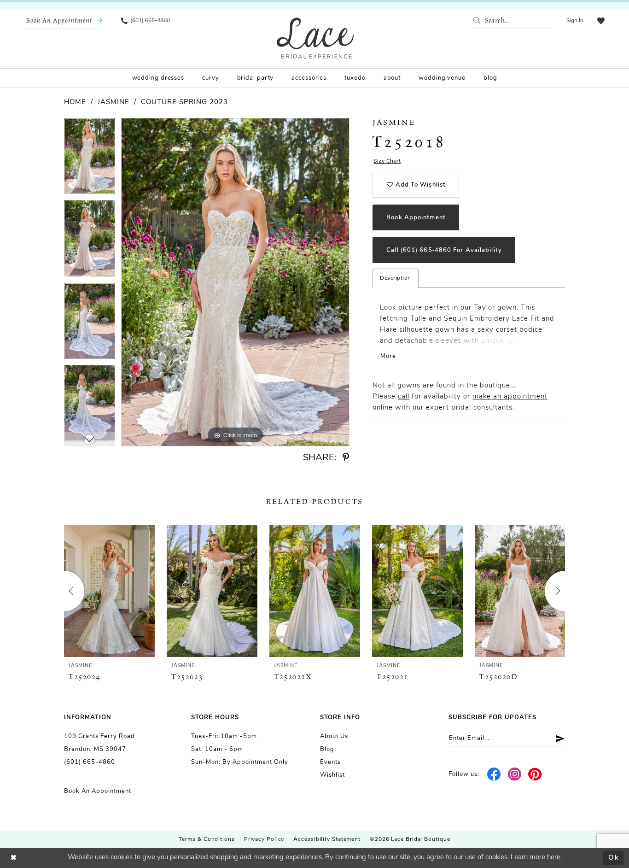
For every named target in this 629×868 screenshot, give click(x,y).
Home (75, 102)
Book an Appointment (97, 791)
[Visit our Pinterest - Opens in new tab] (535, 774)
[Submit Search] (478, 20)
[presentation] (109, 591)
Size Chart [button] (387, 161)
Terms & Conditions (207, 839)
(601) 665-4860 (89, 762)
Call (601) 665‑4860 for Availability (444, 250)
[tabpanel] (89, 159)
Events (330, 762)
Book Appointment (416, 218)
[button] (574, 20)
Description (395, 278)
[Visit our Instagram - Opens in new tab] (514, 774)
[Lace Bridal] (315, 38)
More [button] (388, 356)
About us (334, 736)
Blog (327, 749)
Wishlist (332, 775)
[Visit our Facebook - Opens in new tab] (494, 774)
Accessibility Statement (327, 839)
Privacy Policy (264, 839)
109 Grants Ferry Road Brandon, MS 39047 (99, 742)
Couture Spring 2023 (184, 102)
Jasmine (113, 102)
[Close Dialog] (14, 858)
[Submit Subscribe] (557, 738)
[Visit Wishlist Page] (601, 20)
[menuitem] (64, 20)
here (553, 857)
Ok (613, 857)
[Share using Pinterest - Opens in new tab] (345, 457)
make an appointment (509, 396)
